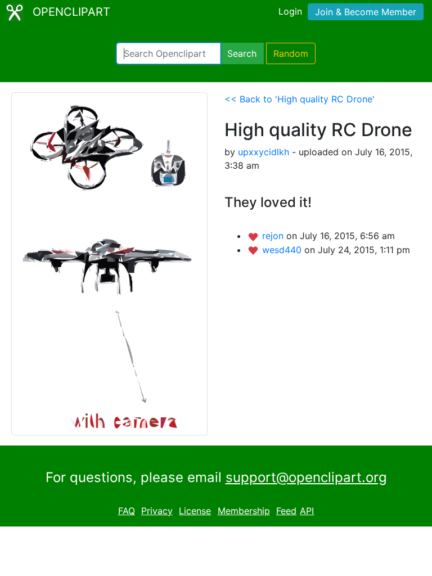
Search (241, 53)
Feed (286, 510)
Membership (244, 510)
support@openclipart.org (306, 477)
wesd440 (283, 249)
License (195, 510)
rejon (274, 235)
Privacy (157, 510)
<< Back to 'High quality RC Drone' (299, 99)
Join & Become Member (365, 11)
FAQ (126, 510)
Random (290, 53)
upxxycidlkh (263, 152)
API (307, 510)
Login (290, 11)
